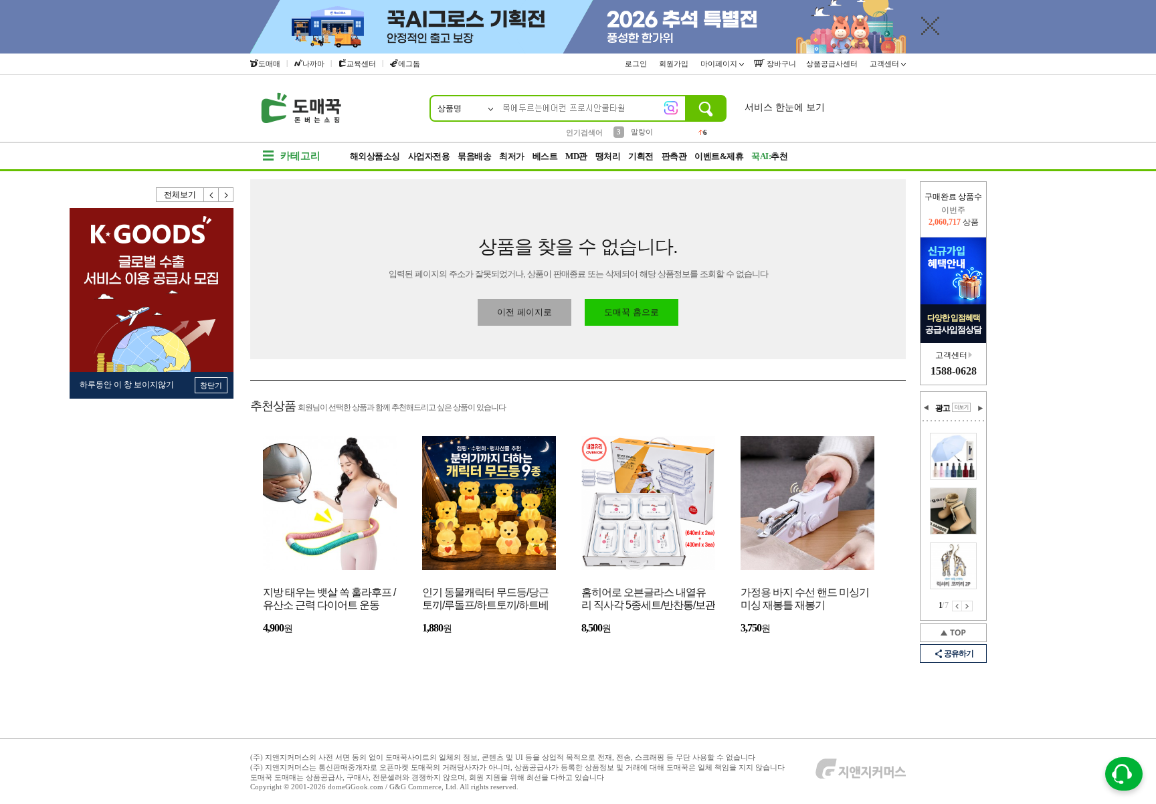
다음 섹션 (980, 408)
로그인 (637, 64)
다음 (226, 194)
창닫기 (211, 385)
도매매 (269, 64)
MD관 (576, 156)
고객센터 (885, 64)
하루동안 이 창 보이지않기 (127, 384)
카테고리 (300, 155)
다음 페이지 (967, 606)
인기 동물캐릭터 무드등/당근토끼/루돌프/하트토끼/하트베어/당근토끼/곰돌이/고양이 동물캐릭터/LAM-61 (486, 600)
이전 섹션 (926, 408)
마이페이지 (719, 64)
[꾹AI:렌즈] (671, 107)
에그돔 (409, 64)
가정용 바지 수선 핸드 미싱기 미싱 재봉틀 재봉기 (805, 599)
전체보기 (180, 194)
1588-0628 (954, 371)
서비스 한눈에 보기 (785, 107)
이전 (211, 194)
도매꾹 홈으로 (631, 312)
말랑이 (642, 132)
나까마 (313, 64)
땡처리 (608, 156)
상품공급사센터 (833, 64)
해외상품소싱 (375, 156)
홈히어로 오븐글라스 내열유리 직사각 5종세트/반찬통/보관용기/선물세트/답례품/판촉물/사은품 (648, 600)
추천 (769, 156)
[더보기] (961, 407)
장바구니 (780, 64)
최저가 (511, 156)
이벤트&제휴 (718, 156)
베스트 (545, 156)
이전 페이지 (957, 606)
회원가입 (674, 64)
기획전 (641, 156)
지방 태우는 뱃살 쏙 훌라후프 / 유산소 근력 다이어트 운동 (329, 599)
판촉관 (674, 156)
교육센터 (361, 64)
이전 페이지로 (524, 312)
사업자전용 (429, 156)
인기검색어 (584, 132)
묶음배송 (474, 156)
